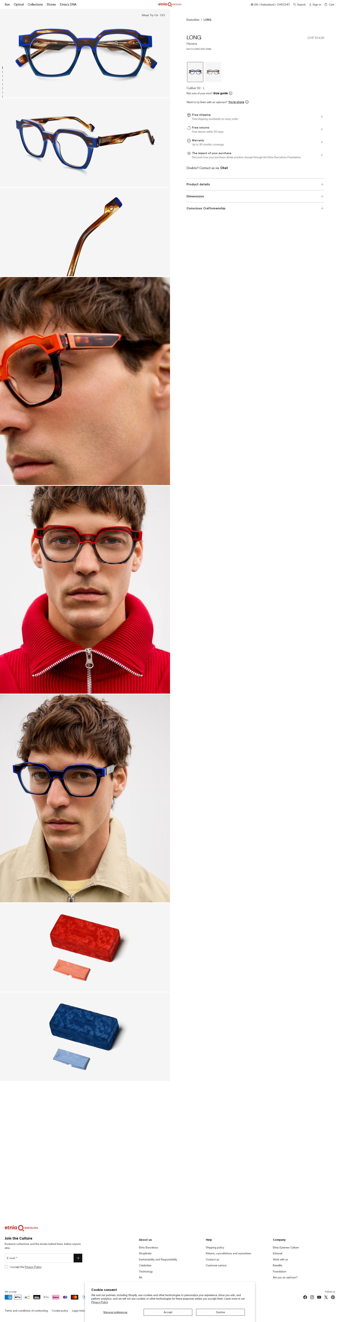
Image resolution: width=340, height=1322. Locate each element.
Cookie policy (60, 1310)
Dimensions (195, 196)
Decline (220, 1312)
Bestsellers (193, 19)
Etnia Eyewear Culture (286, 1247)
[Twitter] (326, 1297)
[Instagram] (312, 1297)
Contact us (212, 1259)
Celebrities (145, 1265)
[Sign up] (78, 1258)
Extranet (277, 1253)
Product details (198, 184)
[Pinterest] (333, 1297)
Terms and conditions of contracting (26, 1310)
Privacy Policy (99, 1302)
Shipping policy (215, 1247)
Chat (224, 168)
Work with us (280, 1259)
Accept (168, 1312)
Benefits (277, 1265)
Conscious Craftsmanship (206, 208)
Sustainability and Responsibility (158, 1259)
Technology (146, 1271)
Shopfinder (145, 1253)
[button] (255, 93)
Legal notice (79, 1310)
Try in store (236, 102)
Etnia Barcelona (148, 1247)
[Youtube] (319, 1297)
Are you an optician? (285, 1277)
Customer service (216, 1265)
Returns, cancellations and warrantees (228, 1253)
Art (140, 1277)
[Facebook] (305, 1297)
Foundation (279, 1271)
